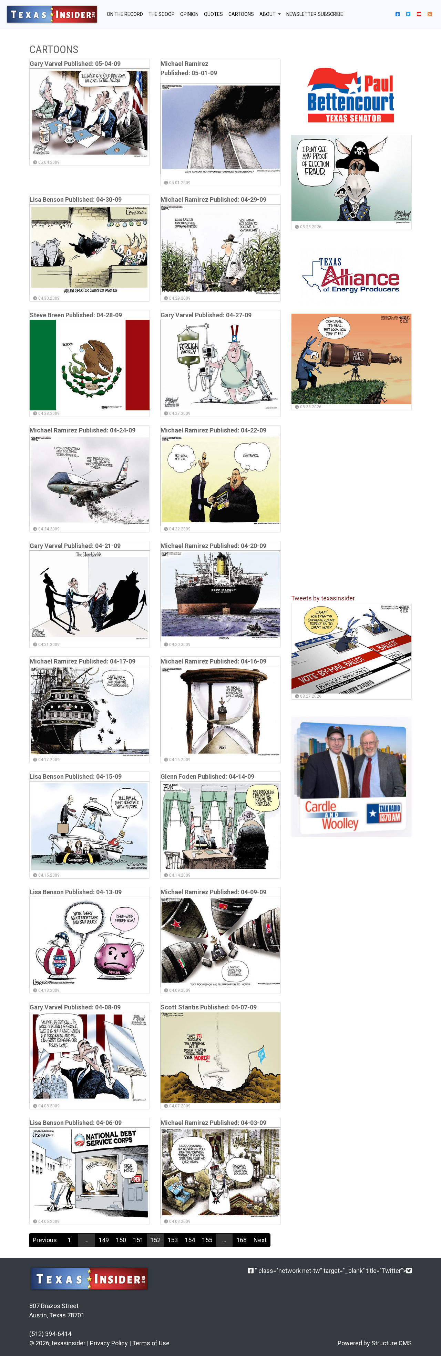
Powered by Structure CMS (375, 1343)
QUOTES (213, 14)
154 (190, 1240)
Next (260, 1240)
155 (207, 1240)
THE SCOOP (161, 14)
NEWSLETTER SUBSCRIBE (314, 14)
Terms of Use (151, 1343)
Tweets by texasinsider (323, 598)
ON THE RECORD (125, 14)
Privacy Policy (109, 1343)
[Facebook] (251, 1270)
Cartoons (241, 14)
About (268, 14)
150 (121, 1240)
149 (104, 1240)
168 (241, 1240)
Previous (45, 1240)
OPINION (189, 14)
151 (138, 1240)
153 (172, 1240)
